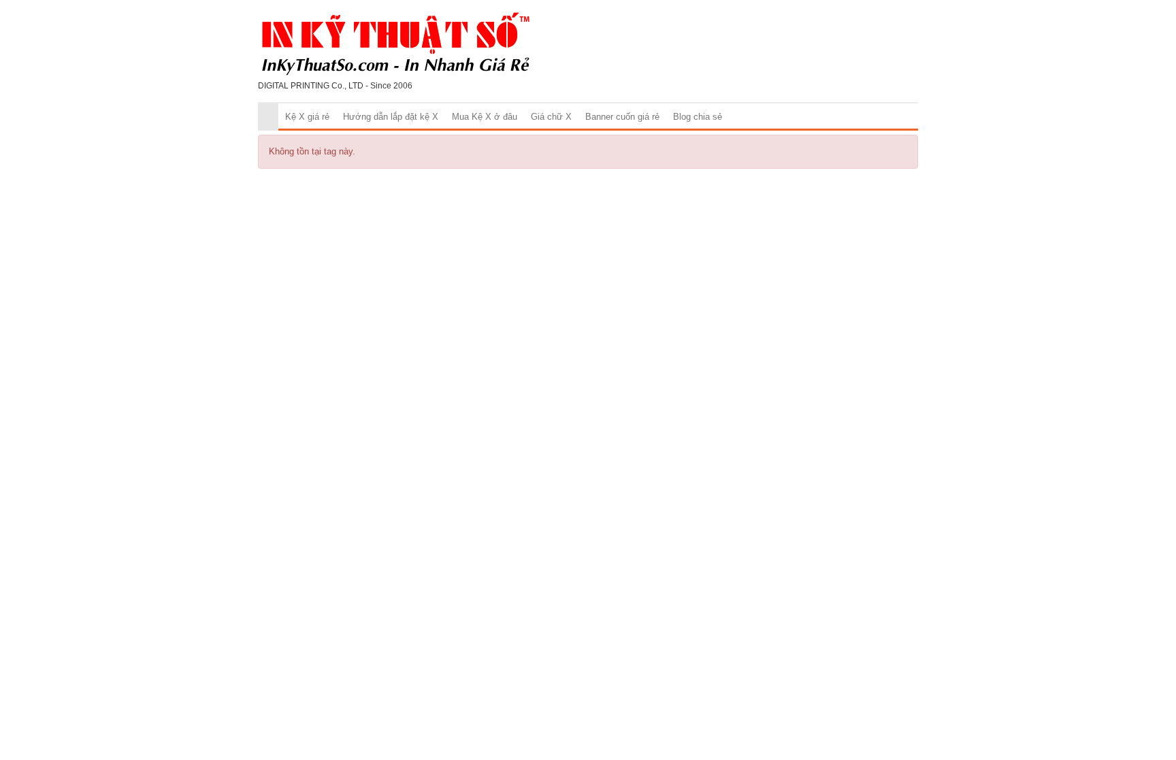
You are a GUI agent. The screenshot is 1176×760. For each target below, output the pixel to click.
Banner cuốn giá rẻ (622, 117)
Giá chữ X (551, 117)
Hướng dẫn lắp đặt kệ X (390, 117)
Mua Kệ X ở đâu (484, 117)
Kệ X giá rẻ (307, 117)
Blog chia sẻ (697, 117)
